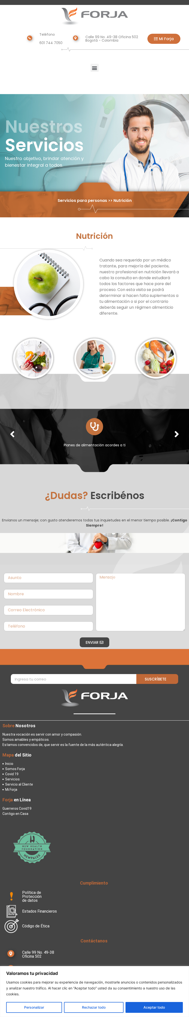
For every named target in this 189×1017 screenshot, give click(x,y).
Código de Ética (35, 926)
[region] (94, 991)
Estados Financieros (39, 911)
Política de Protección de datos (32, 896)
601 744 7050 (51, 42)
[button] (95, 68)
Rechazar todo (94, 1007)
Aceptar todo (154, 1007)
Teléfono (47, 34)
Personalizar (34, 1007)
